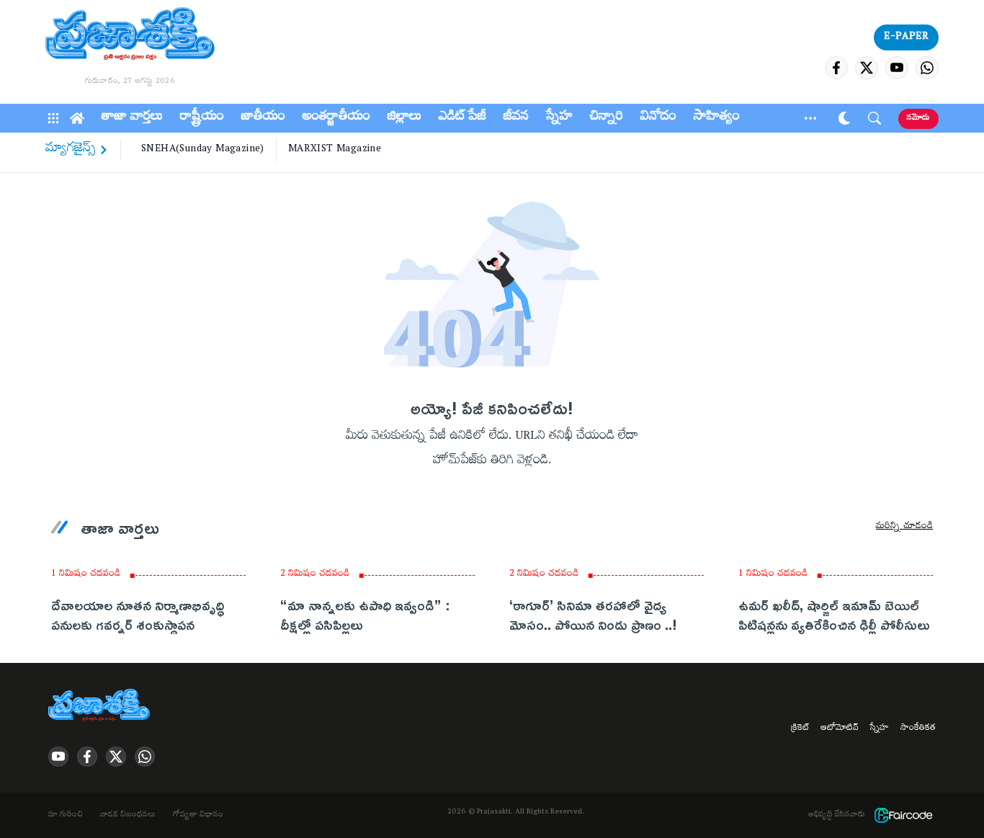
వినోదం (658, 118)
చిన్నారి (606, 118)
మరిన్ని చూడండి (904, 527)
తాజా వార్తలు (132, 118)
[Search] (874, 118)
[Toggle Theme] (844, 118)
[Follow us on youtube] (896, 67)
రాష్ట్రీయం (202, 118)
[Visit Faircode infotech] (903, 815)
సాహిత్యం (717, 118)
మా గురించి (65, 815)
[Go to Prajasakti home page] (101, 706)
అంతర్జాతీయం (336, 118)
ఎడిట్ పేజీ (462, 118)
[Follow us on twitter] (866, 67)
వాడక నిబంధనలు (128, 815)
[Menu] (53, 118)
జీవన (516, 118)
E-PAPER (906, 37)
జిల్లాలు (404, 118)
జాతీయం (263, 118)
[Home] (77, 118)
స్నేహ (559, 118)
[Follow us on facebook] (836, 67)
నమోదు (918, 118)
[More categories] (810, 118)
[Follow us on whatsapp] (927, 67)
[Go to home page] (130, 36)
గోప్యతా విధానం (198, 815)
